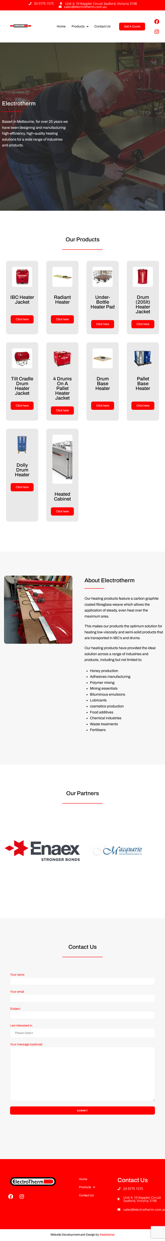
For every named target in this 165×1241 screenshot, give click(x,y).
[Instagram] (157, 31)
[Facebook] (157, 21)
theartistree (107, 1234)
